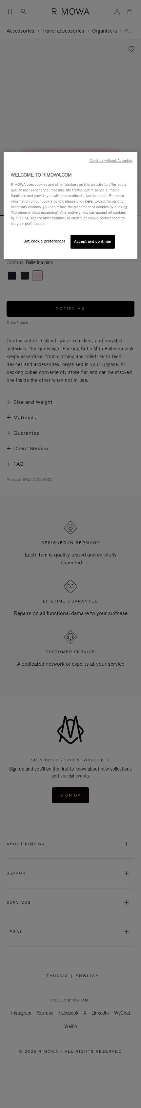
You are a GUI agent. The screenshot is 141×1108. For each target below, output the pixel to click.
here (88, 201)
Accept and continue (92, 241)
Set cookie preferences (45, 241)
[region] (71, 205)
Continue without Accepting (111, 160)
